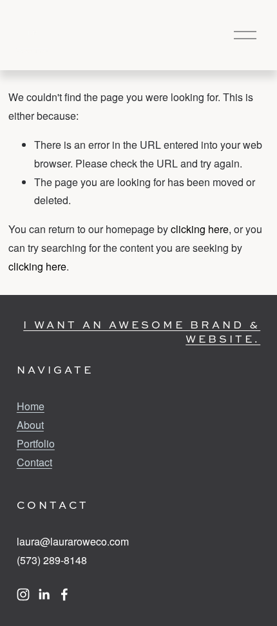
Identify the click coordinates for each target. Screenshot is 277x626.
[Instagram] (23, 594)
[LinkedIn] (43, 594)
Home (30, 406)
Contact (34, 462)
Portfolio (36, 443)
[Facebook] (64, 594)
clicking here (200, 229)
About (30, 424)
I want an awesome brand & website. (141, 332)
